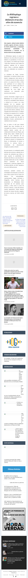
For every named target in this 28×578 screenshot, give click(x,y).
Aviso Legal (11, 574)
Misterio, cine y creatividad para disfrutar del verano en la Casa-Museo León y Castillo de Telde (12, 496)
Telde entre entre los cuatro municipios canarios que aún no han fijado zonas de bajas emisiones (13, 272)
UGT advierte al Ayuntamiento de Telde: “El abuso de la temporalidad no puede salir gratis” (13, 502)
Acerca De (6, 574)
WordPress (14, 572)
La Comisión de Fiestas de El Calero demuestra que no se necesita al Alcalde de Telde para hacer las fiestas (13, 320)
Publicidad (22, 574)
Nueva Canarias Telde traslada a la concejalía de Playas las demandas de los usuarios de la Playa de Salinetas (13, 250)
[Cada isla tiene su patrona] (5, 553)
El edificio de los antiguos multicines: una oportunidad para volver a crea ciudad (13, 477)
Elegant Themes (13, 571)
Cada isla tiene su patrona (14, 482)
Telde (12, 25)
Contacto (17, 574)
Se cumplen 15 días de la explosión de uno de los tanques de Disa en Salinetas (13, 360)
